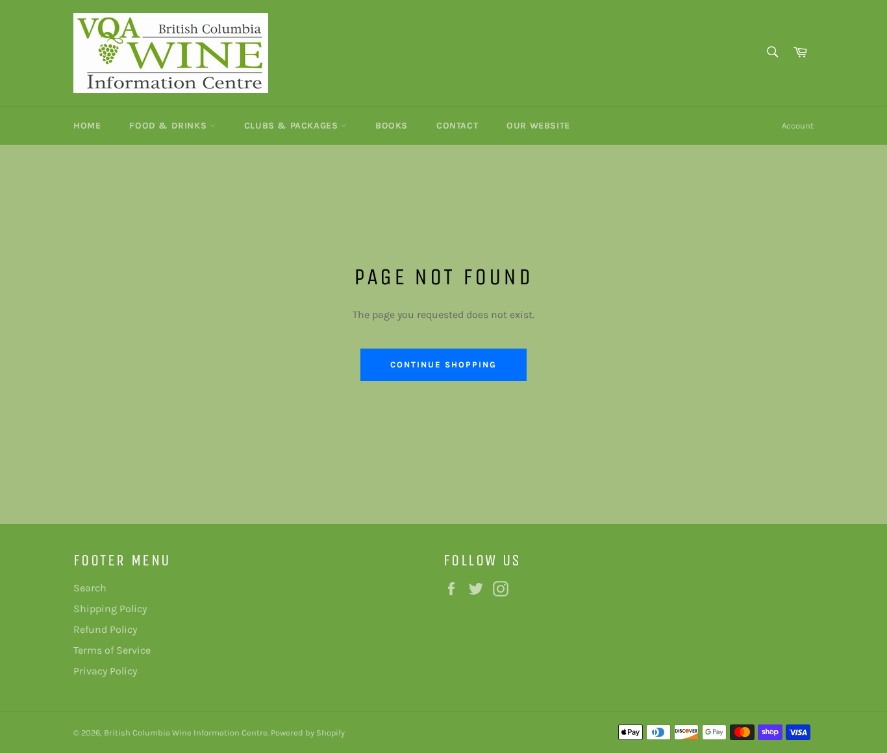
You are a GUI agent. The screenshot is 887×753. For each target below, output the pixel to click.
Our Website (538, 125)
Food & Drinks (169, 125)
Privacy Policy (105, 671)
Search (89, 588)
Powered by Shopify (308, 732)
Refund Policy (105, 629)
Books (391, 125)
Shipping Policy (110, 608)
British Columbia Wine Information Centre (186, 732)
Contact (457, 125)
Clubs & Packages (292, 125)
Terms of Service (112, 650)
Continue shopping (443, 364)
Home (87, 125)
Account (798, 125)
